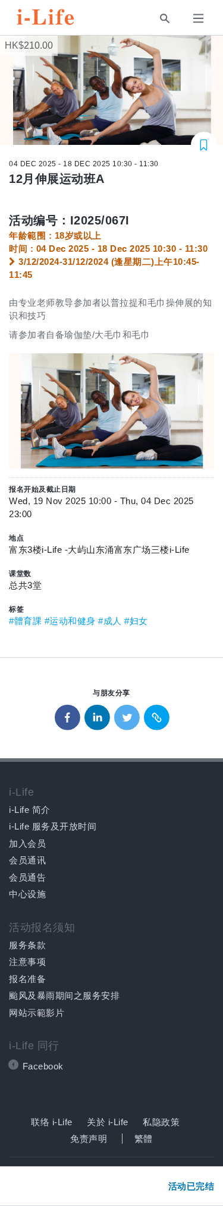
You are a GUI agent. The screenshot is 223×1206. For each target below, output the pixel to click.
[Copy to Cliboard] (157, 715)
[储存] (204, 145)
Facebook (43, 1066)
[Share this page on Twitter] (127, 715)
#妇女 (136, 621)
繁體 (143, 1139)
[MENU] (200, 17)
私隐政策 (161, 1122)
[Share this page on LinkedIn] (97, 715)
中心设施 (27, 894)
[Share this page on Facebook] (68, 715)
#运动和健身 (70, 621)
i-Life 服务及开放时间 (52, 826)
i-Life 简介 (30, 810)
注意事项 (27, 962)
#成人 (110, 621)
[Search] (164, 18)
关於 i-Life (107, 1122)
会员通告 (27, 877)
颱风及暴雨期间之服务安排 (64, 995)
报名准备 (27, 979)
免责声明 (88, 1139)
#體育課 (25, 621)
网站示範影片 (36, 1013)
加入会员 (27, 843)
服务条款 (27, 945)
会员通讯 (27, 860)
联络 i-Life (52, 1122)
